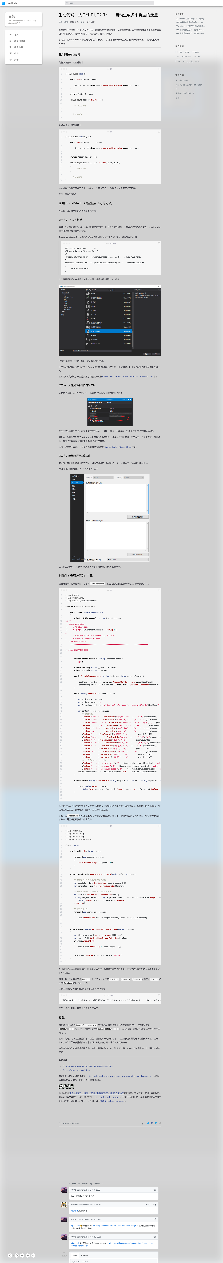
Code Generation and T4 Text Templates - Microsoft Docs (127, 376)
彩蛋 (177, 98)
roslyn (197, 61)
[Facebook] (152, 1123)
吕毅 (11, 16)
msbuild (197, 56)
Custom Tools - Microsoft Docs (118, 447)
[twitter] (22, 1255)
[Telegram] (156, 1123)
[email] (27, 1255)
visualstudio (186, 56)
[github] (16, 1255)
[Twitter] (148, 1123)
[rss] (33, 1255)
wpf (178, 56)
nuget (185, 61)
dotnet (179, 52)
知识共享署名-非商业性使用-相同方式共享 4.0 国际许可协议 (96, 1093)
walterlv (12, 3)
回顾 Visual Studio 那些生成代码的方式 (189, 87)
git (191, 61)
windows (195, 52)
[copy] (159, 69)
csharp (187, 52)
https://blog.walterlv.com (106, 1097)
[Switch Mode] (9, 1255)
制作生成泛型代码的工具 (185, 93)
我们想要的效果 (182, 80)
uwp (178, 61)
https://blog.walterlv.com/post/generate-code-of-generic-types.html (119, 1076)
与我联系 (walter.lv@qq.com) (111, 1101)
